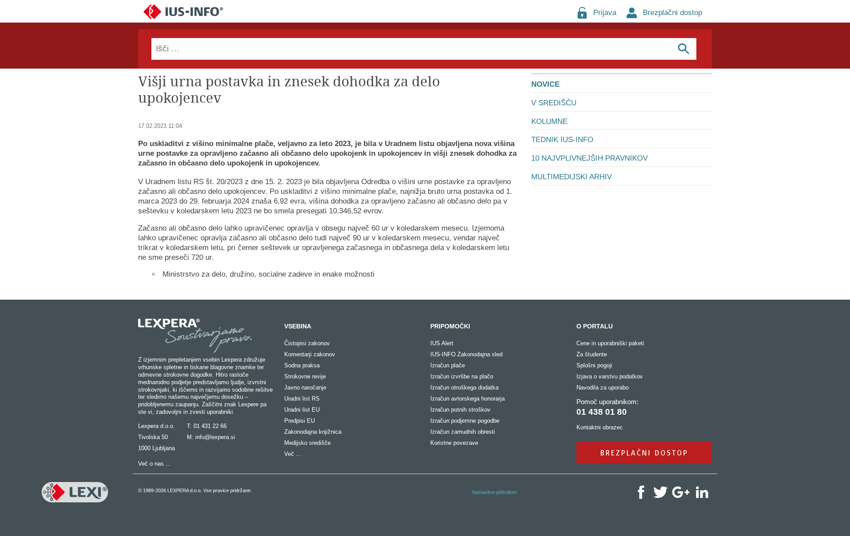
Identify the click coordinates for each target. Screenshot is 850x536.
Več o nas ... (154, 463)
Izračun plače (447, 365)
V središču (553, 103)
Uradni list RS (302, 398)
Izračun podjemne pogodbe (464, 420)
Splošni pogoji (594, 365)
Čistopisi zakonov (307, 343)
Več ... (292, 454)
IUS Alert (441, 343)
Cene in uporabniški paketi (610, 343)
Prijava (604, 12)
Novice (545, 84)
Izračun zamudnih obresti (462, 431)
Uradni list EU (302, 409)
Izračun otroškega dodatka (464, 387)
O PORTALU (594, 326)
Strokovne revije (305, 376)
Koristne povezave (454, 443)
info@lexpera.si (215, 437)
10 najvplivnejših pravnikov (589, 158)
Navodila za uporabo (602, 387)
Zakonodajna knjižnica (312, 431)
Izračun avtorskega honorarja (467, 398)
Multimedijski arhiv (571, 177)
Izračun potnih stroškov (460, 409)
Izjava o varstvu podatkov (609, 376)
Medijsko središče (307, 443)
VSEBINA (297, 326)
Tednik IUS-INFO (562, 139)
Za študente (591, 354)
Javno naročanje (305, 387)
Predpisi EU (299, 420)
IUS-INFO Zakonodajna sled (466, 354)
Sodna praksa (302, 365)
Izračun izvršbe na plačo (461, 376)
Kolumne (549, 121)
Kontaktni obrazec (599, 427)
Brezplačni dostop (672, 12)
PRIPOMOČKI (450, 326)
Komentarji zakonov (309, 354)
